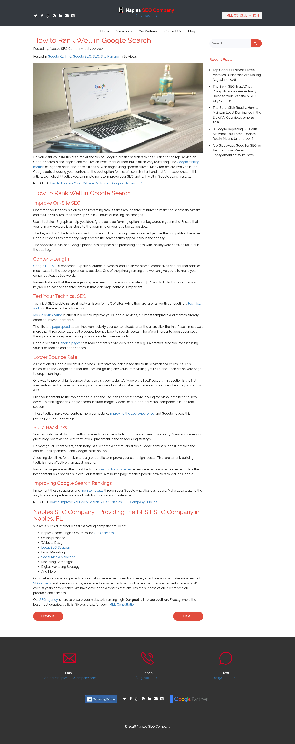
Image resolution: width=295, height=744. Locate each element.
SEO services (104, 533)
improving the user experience (132, 413)
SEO (96, 56)
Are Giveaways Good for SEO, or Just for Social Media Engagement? (237, 150)
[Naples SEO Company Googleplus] (48, 15)
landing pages (70, 343)
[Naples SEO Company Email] (66, 15)
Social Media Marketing (58, 557)
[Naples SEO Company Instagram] (72, 15)
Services (122, 31)
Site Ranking (110, 56)
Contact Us (172, 31)
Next (186, 616)
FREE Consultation (122, 604)
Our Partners (148, 31)
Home (105, 31)
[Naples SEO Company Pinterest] (54, 15)
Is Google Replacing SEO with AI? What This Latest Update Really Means (235, 134)
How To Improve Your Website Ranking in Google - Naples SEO (95, 183)
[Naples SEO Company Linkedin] (60, 15)
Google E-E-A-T (45, 266)
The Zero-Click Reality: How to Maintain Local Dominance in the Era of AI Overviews (237, 112)
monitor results (92, 490)
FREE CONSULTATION (242, 15)
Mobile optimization (48, 315)
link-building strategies (115, 469)
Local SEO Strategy (56, 547)
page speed (61, 327)
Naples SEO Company (66, 49)
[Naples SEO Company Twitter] (35, 15)
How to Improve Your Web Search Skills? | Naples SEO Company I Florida (103, 502)
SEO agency (48, 600)
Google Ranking (59, 56)
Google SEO (82, 56)
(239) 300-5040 (147, 16)
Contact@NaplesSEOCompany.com (69, 678)
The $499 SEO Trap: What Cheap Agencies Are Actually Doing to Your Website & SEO (234, 91)
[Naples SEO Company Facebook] (41, 15)
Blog (191, 31)
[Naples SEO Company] (147, 10)
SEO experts (42, 583)
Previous (47, 616)
